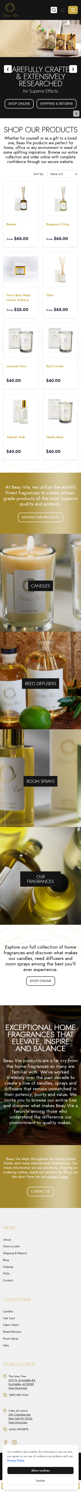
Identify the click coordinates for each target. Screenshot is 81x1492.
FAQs (6, 1273)
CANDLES (41, 561)
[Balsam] (20, 198)
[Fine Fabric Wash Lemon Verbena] (20, 269)
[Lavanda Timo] (20, 340)
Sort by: (39, 174)
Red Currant (55, 366)
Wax (6, 1345)
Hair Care (9, 1318)
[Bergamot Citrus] (60, 198)
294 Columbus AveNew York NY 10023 (20, 1416)
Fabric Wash (11, 1325)
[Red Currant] (60, 340)
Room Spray (10, 1339)
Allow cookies (40, 1470)
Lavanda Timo (16, 366)
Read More (26, 604)
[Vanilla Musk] (60, 411)
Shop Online (19, 96)
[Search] (54, 10)
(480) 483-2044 (18, 1395)
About (7, 1240)
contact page (57, 1176)
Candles (8, 1311)
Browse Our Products (40, 517)
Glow (50, 295)
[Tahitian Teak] (20, 411)
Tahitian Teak (15, 437)
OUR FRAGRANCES (40, 849)
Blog (6, 1260)
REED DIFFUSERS (40, 657)
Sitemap (8, 1267)
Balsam (11, 224)
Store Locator (11, 1246)
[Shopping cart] (62, 10)
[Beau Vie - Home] (27, 10)
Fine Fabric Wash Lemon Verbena (18, 297)
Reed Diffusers (12, 1332)
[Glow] (60, 269)
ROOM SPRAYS (41, 754)
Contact (8, 1280)
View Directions (17, 1388)
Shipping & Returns (56, 96)
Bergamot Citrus (57, 224)
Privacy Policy (15, 1460)
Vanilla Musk (54, 437)
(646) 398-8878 (18, 1429)
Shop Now (55, 604)
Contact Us (40, 1191)
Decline (40, 1481)
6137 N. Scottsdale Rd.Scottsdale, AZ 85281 (22, 1382)
